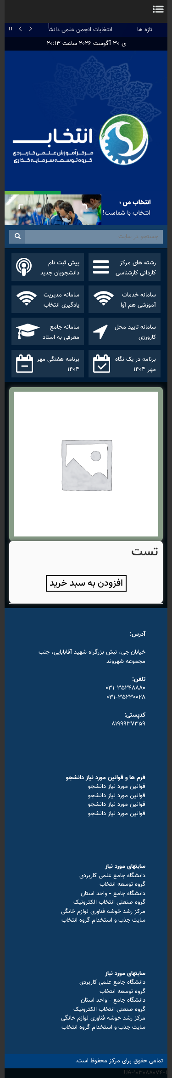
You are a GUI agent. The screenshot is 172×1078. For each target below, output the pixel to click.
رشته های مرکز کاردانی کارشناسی (136, 268)
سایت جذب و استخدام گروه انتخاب (103, 920)
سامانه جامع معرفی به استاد (61, 332)
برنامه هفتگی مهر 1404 (58, 364)
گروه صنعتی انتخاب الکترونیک (109, 902)
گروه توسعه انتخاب (122, 884)
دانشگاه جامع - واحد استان (113, 893)
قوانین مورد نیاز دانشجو (116, 786)
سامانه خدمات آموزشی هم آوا (138, 300)
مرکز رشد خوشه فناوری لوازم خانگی (103, 911)
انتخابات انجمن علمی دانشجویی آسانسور (63, 29)
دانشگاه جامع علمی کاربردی (112, 875)
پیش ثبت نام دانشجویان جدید (59, 268)
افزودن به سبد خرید (86, 583)
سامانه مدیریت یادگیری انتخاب (61, 300)
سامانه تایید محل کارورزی (135, 332)
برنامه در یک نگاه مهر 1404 (135, 364)
